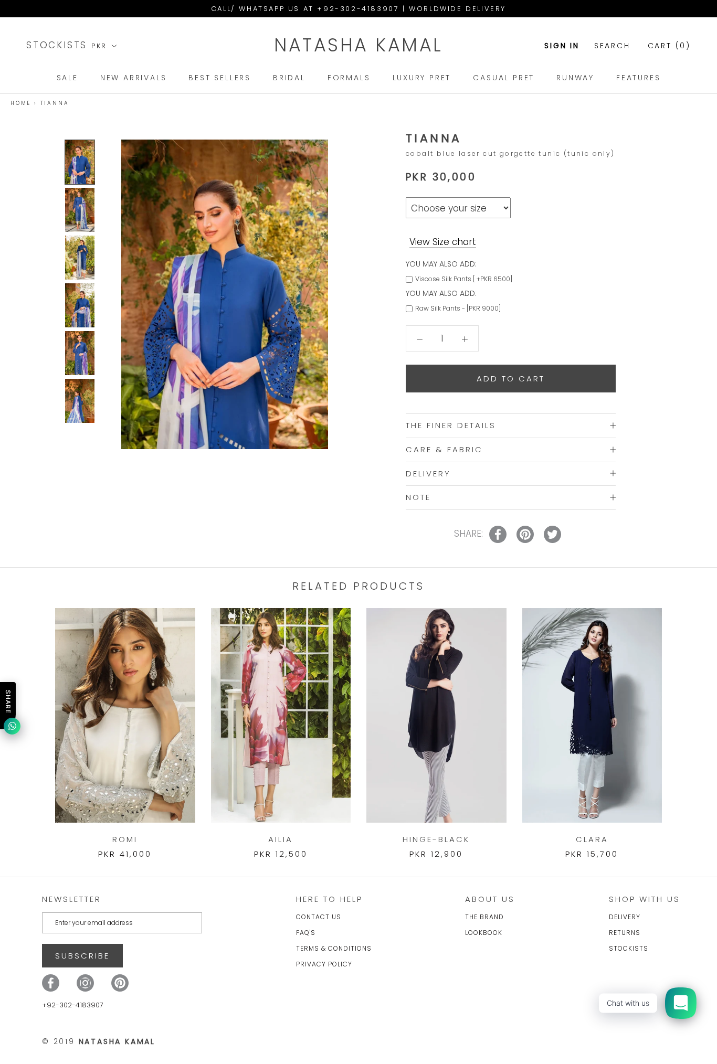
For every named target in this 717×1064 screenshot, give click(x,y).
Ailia (280, 839)
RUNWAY (575, 77)
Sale (67, 77)
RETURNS (624, 932)
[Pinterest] (120, 983)
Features (638, 77)
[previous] (33, 723)
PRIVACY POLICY (324, 964)
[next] (684, 723)
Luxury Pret (422, 77)
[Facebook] (50, 983)
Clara (592, 839)
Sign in (561, 45)
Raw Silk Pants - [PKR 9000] (458, 308)
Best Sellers (219, 77)
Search (612, 45)
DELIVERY (428, 472)
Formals (349, 77)
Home (20, 103)
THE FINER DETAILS (451, 425)
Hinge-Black (436, 839)
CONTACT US (318, 916)
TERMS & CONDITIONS (334, 948)
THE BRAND (484, 916)
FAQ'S (305, 932)
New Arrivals (133, 77)
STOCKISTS (58, 45)
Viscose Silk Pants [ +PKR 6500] (463, 278)
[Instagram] (85, 983)
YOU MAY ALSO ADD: (441, 263)
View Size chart (442, 241)
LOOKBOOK (483, 932)
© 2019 (98, 1041)
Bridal (289, 77)
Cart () (669, 45)
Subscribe (82, 955)
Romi (125, 839)
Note (418, 497)
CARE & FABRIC (444, 448)
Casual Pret (503, 77)
